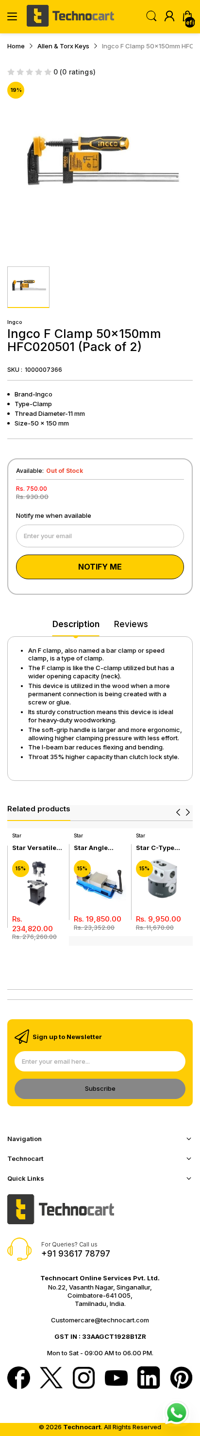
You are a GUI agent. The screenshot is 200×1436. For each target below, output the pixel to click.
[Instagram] (83, 1378)
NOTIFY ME (100, 566)
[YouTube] (116, 1379)
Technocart (82, 1427)
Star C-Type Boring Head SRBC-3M (156, 848)
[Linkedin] (148, 1378)
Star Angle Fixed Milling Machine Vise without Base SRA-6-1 (96, 848)
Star (16, 835)
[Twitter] (51, 1378)
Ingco (14, 322)
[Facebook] (18, 1378)
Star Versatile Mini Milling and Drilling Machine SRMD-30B (38, 848)
